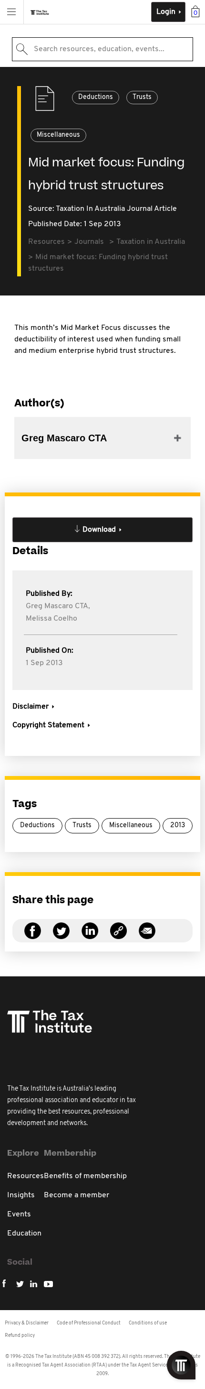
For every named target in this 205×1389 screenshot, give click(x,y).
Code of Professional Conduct (89, 1323)
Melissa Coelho (51, 619)
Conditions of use (148, 1323)
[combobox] (102, 49)
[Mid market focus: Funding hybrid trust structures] (118, 936)
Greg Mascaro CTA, (58, 606)
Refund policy (20, 1335)
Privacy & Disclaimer (27, 1323)
